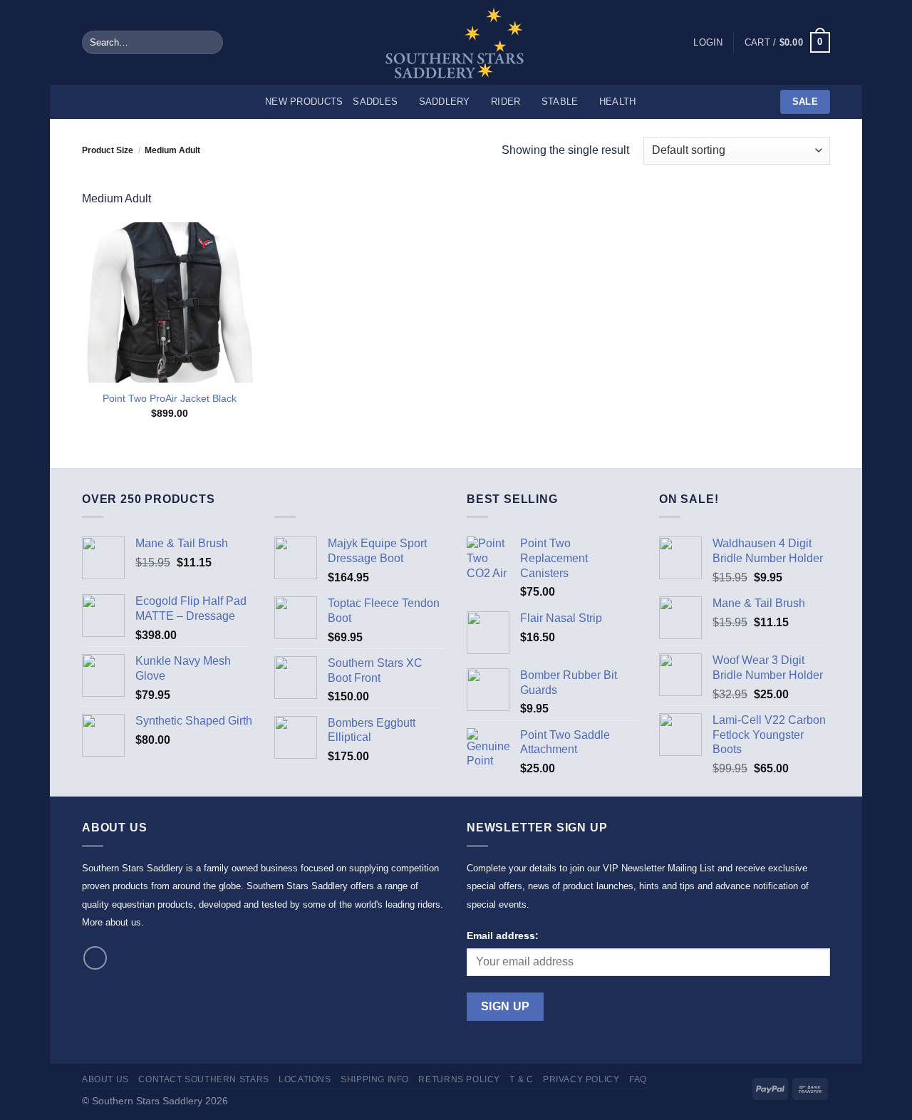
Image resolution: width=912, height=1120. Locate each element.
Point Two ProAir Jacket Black (170, 398)
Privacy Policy (581, 1079)
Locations (305, 1079)
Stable (560, 101)
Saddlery (444, 101)
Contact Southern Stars (203, 1079)
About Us (105, 1079)
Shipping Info (375, 1079)
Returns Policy (459, 1079)
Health (617, 101)
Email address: (503, 935)
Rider (505, 101)
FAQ (638, 1079)
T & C (521, 1079)
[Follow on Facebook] (95, 958)
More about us (111, 922)
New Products (304, 101)
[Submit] (209, 43)
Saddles (375, 101)
